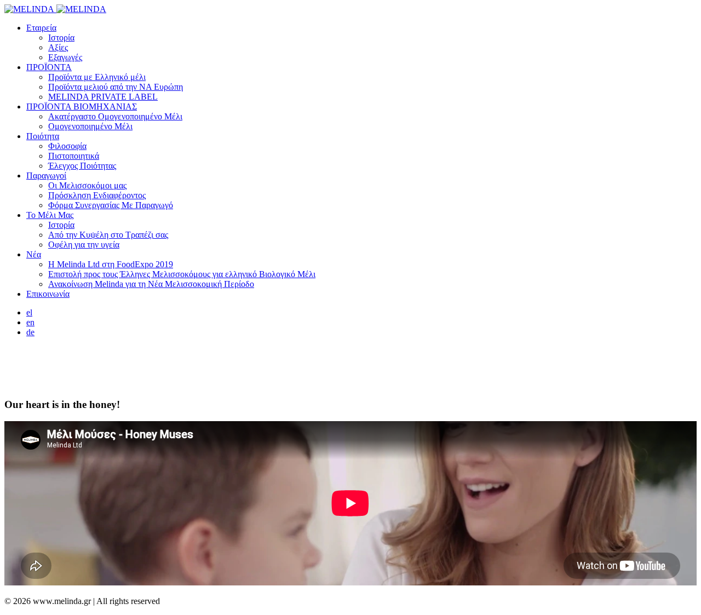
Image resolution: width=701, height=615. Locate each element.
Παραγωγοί (46, 175)
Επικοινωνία (48, 293)
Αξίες (58, 47)
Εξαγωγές (65, 57)
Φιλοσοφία (67, 146)
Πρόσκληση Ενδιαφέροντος (97, 195)
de (30, 332)
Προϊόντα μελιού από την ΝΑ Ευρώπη (115, 86)
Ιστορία (61, 37)
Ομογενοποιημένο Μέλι (90, 126)
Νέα (33, 254)
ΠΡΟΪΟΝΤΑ (49, 67)
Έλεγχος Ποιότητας (82, 165)
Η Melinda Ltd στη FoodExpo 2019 (110, 264)
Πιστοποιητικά (73, 155)
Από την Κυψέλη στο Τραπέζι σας (108, 234)
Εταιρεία (41, 27)
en (30, 322)
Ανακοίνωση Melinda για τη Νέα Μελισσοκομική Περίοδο (151, 284)
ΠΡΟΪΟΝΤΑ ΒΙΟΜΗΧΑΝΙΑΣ (81, 106)
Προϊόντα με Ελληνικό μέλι (97, 77)
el (29, 312)
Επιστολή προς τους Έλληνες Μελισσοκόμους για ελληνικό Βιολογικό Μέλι (181, 274)
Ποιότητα (42, 136)
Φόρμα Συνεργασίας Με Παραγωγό (110, 205)
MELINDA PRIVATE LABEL (103, 96)
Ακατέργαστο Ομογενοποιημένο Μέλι (115, 116)
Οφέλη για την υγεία (83, 244)
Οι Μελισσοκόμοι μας (87, 185)
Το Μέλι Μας (49, 215)
